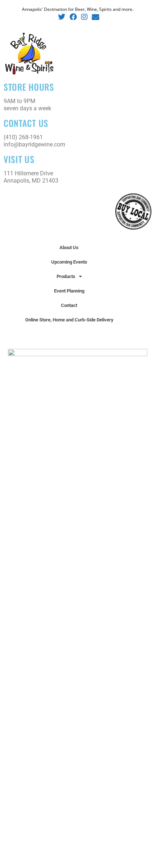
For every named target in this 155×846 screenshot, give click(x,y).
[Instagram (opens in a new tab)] (84, 17)
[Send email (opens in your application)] (94, 17)
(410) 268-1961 (23, 137)
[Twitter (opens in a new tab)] (61, 17)
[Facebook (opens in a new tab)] (73, 17)
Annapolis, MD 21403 (31, 180)
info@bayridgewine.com (34, 144)
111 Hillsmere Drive (28, 173)
